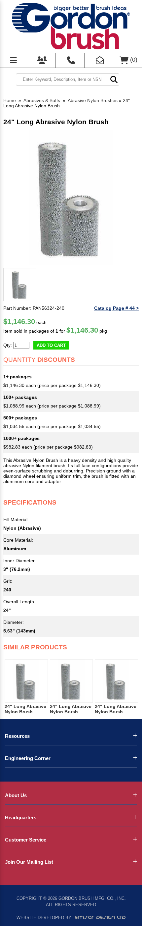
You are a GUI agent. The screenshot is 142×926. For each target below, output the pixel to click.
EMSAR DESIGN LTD (100, 917)
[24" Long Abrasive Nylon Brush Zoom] (71, 197)
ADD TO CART (51, 345)
